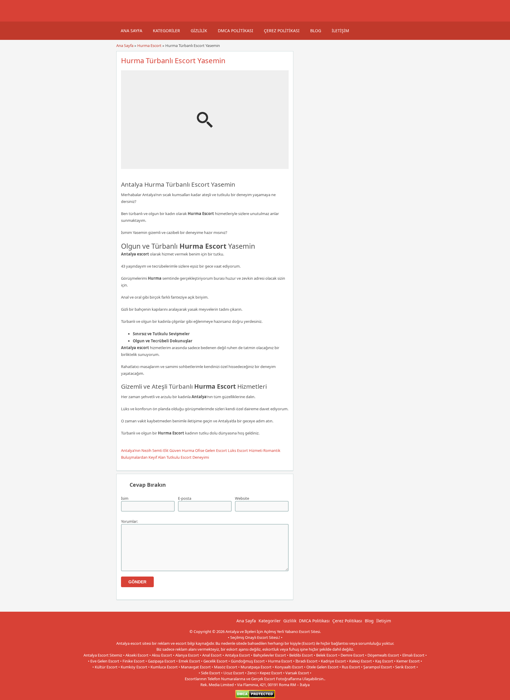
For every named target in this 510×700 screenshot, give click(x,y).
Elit (166, 450)
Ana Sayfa (131, 30)
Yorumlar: (129, 521)
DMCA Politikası (235, 30)
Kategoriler (166, 30)
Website (242, 498)
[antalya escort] (124, 18)
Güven (175, 450)
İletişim (340, 30)
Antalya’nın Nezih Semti (141, 450)
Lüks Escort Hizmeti (245, 450)
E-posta (184, 498)
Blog (315, 30)
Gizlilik (199, 30)
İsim (124, 498)
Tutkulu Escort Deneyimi (187, 457)
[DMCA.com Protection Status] (255, 696)
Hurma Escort (149, 45)
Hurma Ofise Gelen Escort (204, 450)
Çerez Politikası (282, 30)
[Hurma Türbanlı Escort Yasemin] (205, 166)
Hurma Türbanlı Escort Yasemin (173, 60)
